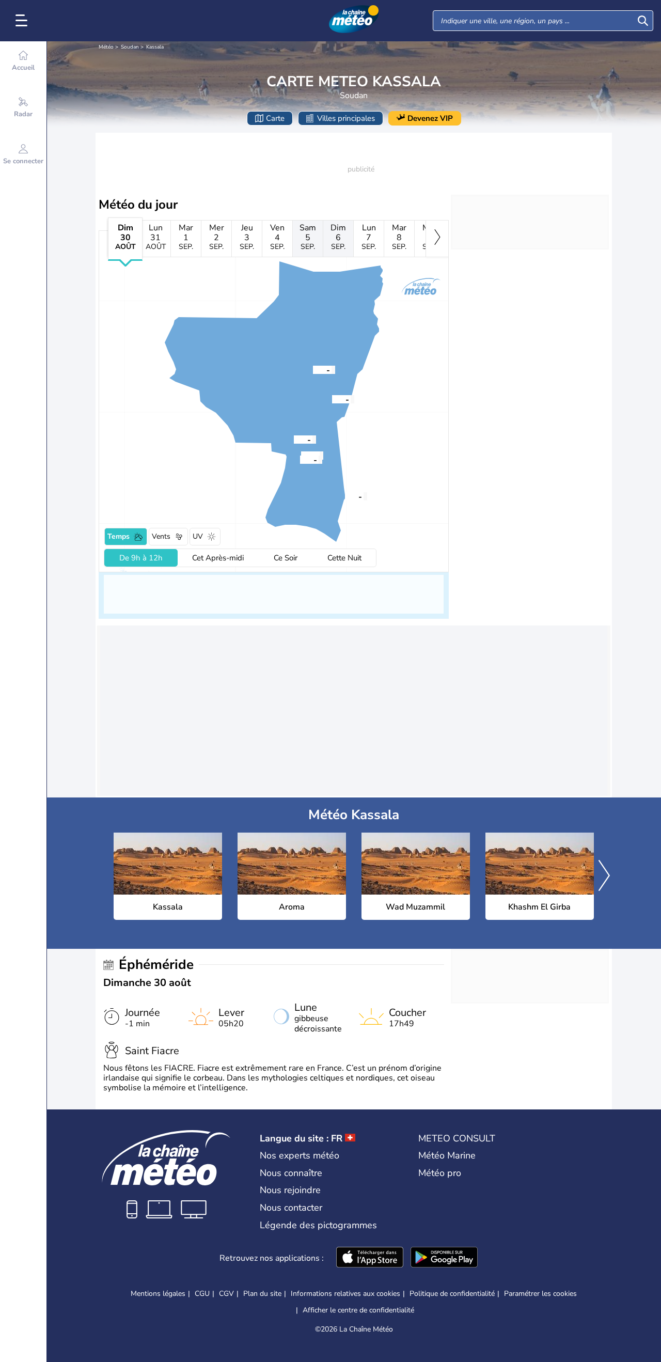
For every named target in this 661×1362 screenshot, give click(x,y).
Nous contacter (291, 1207)
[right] (437, 238)
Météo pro (439, 1173)
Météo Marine (447, 1155)
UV (198, 536)
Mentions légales (158, 1293)
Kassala (155, 47)
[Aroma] (313, 369)
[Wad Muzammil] (345, 496)
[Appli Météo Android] (444, 1258)
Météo (106, 47)
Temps (118, 536)
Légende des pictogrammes (318, 1225)
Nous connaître (291, 1173)
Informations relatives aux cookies (345, 1293)
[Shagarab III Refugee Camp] (300, 459)
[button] (332, 399)
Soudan (130, 47)
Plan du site (262, 1293)
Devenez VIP (430, 118)
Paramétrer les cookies (540, 1294)
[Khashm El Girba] (294, 439)
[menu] (23, 20)
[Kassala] (332, 398)
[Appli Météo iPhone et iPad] (369, 1258)
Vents (161, 536)
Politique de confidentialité (452, 1293)
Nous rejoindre (290, 1190)
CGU (202, 1293)
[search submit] (643, 20)
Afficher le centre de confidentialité (358, 1310)
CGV (226, 1293)
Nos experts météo (299, 1155)
